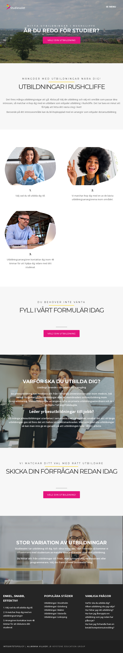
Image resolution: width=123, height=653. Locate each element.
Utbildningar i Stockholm (56, 602)
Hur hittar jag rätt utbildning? (99, 610)
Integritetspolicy (14, 646)
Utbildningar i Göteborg (55, 606)
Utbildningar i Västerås (55, 613)
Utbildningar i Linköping (55, 617)
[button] (111, 6)
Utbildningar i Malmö (54, 610)
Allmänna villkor (37, 646)
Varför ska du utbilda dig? (97, 602)
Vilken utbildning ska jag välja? (100, 606)
